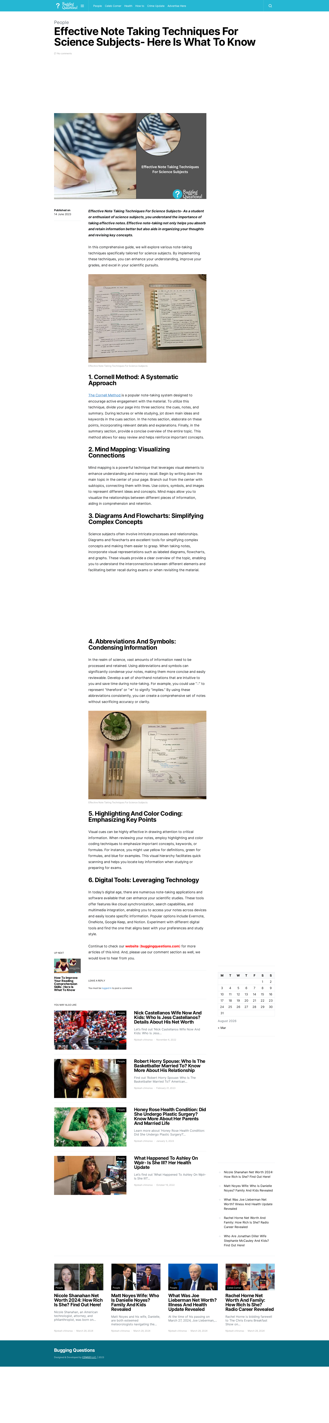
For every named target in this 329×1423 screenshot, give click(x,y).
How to (139, 5)
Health (128, 5)
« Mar (222, 1028)
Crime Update (155, 5)
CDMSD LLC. (89, 1357)
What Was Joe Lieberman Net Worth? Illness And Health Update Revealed (248, 1204)
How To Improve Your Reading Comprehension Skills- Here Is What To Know (65, 984)
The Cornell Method (104, 395)
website (132, 946)
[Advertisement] (130, 86)
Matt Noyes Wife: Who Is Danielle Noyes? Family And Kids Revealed (248, 1188)
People (97, 5)
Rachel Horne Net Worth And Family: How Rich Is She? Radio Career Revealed (246, 1222)
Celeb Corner (113, 5)
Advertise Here (177, 5)
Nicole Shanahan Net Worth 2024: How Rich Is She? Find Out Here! (248, 1174)
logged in (107, 988)
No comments (64, 53)
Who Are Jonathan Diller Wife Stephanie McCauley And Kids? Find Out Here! (246, 1240)
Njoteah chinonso (143, 1039)
